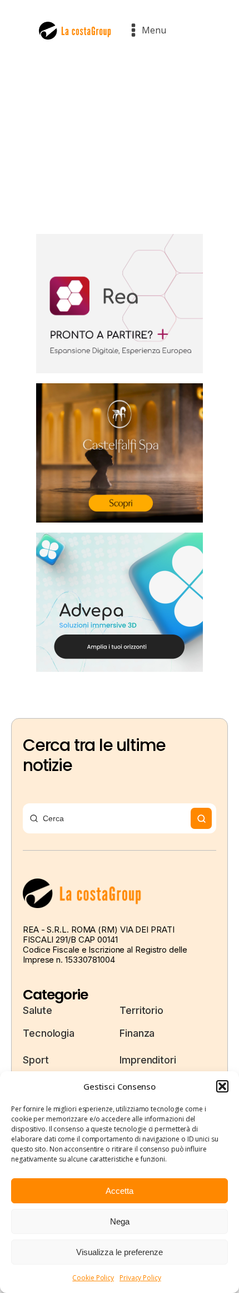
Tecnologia (48, 1033)
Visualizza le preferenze (119, 1252)
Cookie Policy (93, 1277)
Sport (36, 1060)
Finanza (137, 1033)
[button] (222, 1086)
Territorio (141, 1010)
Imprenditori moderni (148, 1068)
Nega (120, 1221)
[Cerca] (201, 818)
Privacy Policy (140, 1277)
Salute (37, 1010)
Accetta (119, 1191)
